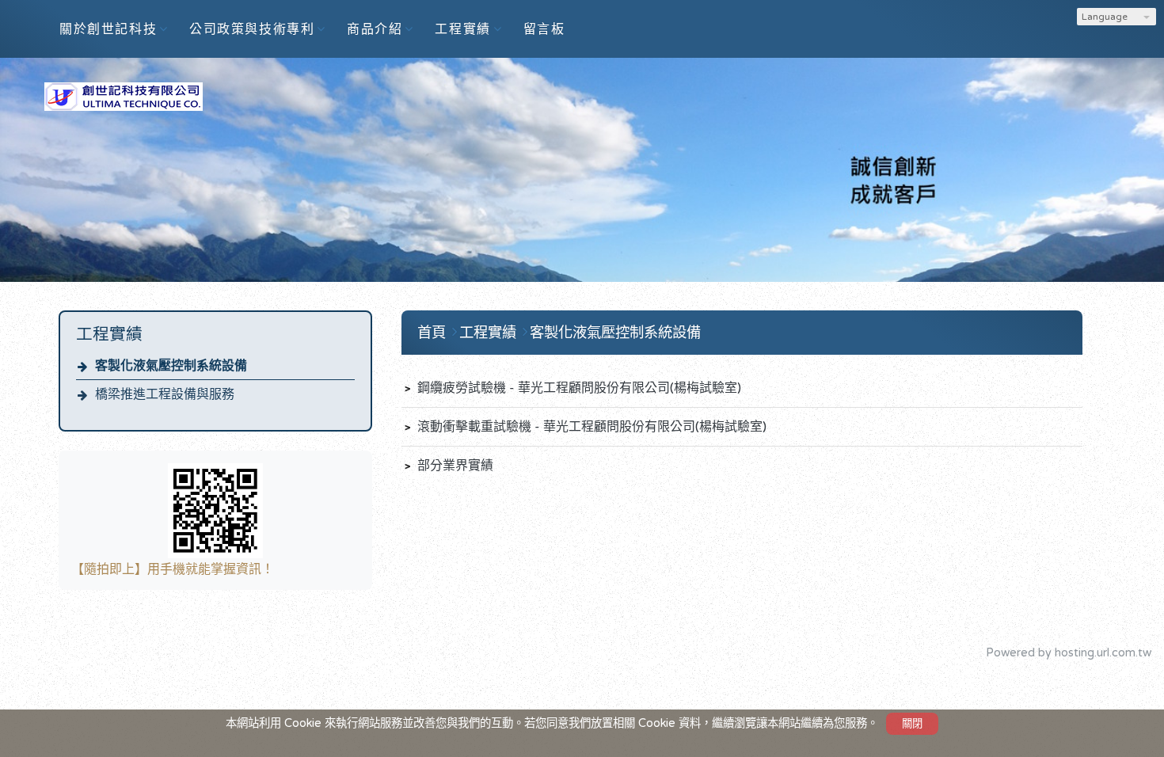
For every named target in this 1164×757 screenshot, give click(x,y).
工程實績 (489, 332)
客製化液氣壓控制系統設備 (171, 366)
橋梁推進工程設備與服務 (164, 394)
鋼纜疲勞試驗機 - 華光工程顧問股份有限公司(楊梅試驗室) (577, 388)
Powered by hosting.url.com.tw (1068, 653)
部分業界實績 (453, 466)
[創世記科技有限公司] (123, 103)
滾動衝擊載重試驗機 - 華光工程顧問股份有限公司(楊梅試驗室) (590, 427)
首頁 (431, 332)
